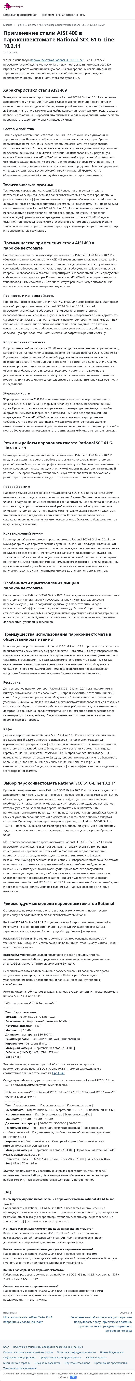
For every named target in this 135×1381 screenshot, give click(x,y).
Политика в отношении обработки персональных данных (48, 1346)
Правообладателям (111, 1352)
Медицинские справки (16, 1362)
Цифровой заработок (47, 1362)
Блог (6, 1346)
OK (73, 1377)
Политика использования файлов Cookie (28, 1352)
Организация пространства (110, 1362)
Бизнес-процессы (96, 1357)
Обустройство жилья (77, 1362)
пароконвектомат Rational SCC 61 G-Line (56, 60)
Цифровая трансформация (20, 15)
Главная (7, 24)
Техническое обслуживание (20, 1368)
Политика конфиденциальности (76, 1352)
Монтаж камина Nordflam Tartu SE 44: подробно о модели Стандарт (28, 1317)
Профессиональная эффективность (63, 15)
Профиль (58, 1073)
